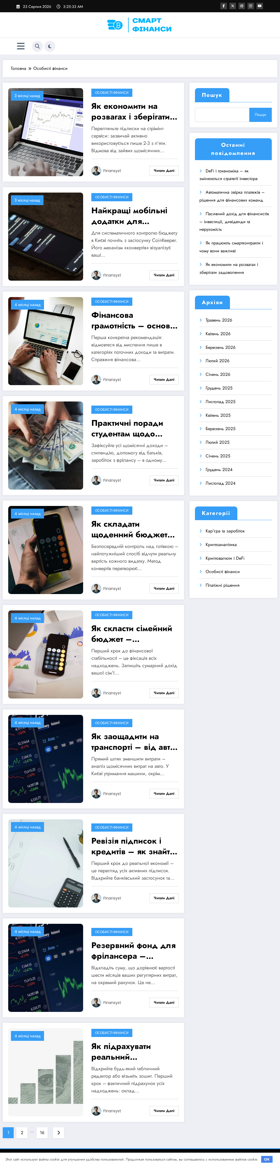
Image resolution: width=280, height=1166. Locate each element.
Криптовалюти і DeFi (225, 558)
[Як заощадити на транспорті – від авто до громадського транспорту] (45, 758)
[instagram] (250, 6)
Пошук (212, 95)
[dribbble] (241, 6)
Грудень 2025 (219, 388)
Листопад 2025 (220, 401)
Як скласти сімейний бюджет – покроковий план (131, 633)
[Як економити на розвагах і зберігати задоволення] (45, 131)
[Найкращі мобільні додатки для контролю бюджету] (45, 236)
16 (42, 1132)
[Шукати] (37, 46)
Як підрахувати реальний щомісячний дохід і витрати (130, 1051)
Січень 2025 (218, 456)
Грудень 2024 (219, 469)
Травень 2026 (219, 320)
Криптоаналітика (221, 544)
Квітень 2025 (218, 415)
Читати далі (164, 170)
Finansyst (112, 170)
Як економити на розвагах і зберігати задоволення (130, 111)
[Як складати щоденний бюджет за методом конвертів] (45, 549)
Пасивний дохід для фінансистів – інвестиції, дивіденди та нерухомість (234, 222)
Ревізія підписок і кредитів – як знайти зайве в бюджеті (133, 846)
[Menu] (21, 46)
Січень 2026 (218, 374)
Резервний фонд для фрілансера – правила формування (133, 950)
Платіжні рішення (223, 585)
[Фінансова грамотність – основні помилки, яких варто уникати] (45, 340)
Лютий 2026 (217, 361)
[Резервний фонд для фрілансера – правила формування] (45, 967)
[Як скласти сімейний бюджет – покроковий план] (45, 654)
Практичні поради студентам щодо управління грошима (132, 428)
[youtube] (259, 6)
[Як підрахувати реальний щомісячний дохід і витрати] (45, 1072)
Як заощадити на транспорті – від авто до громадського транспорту (133, 741)
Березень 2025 (220, 428)
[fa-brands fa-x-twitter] (232, 6)
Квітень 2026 (218, 334)
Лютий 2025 (217, 442)
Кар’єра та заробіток (225, 531)
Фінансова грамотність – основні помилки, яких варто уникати (134, 320)
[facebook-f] (223, 6)
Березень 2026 (220, 347)
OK (267, 1159)
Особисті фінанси (112, 92)
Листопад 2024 (220, 483)
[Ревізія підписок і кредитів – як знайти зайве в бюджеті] (45, 863)
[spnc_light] (49, 46)
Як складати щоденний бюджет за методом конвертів (134, 529)
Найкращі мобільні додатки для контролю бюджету (130, 215)
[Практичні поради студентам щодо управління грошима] (45, 445)
